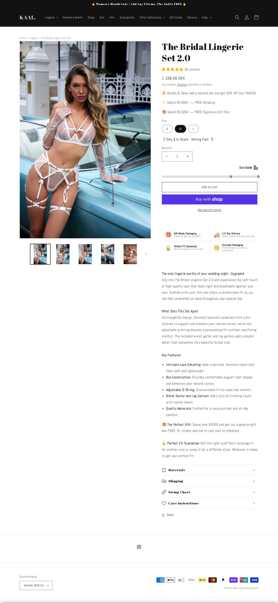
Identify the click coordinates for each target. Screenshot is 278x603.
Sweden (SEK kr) (34, 585)
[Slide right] (146, 254)
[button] (51, 17)
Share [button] (170, 515)
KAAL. (235, 588)
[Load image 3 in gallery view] (85, 254)
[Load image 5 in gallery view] (130, 254)
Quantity (167, 148)
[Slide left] (24, 254)
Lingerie (34, 38)
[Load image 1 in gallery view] (40, 254)
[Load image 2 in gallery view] (63, 254)
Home (23, 38)
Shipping (181, 84)
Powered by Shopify (248, 588)
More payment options (209, 210)
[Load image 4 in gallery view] (108, 254)
